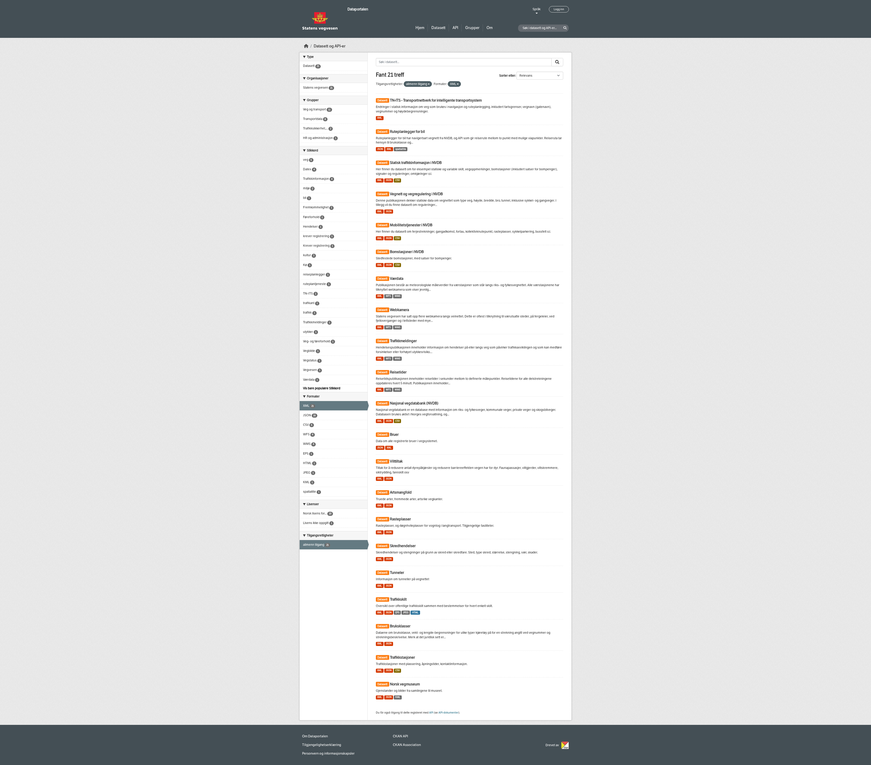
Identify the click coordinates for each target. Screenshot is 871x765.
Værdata (396, 278)
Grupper (472, 27)
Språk (537, 9)
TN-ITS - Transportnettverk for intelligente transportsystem (436, 100)
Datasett (438, 27)
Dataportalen (357, 9)
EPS (397, 612)
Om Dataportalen (315, 736)
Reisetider (398, 372)
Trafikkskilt (398, 599)
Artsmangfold (401, 492)
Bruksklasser (400, 626)
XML (379, 117)
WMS (397, 296)
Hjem (420, 27)
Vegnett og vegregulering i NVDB (416, 194)
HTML (415, 612)
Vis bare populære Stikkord (321, 388)
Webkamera (399, 310)
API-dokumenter (448, 712)
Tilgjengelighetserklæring (321, 745)
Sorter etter (507, 76)
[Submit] (557, 62)
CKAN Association (407, 745)
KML (397, 697)
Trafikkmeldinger (403, 341)
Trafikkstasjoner (402, 657)
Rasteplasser (400, 519)
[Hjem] (306, 46)
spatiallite (400, 149)
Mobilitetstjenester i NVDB (411, 225)
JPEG (405, 612)
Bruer (394, 434)
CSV (397, 180)
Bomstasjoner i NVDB (407, 252)
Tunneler (397, 572)
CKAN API (400, 736)
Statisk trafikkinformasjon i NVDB (416, 163)
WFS (388, 296)
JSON (380, 149)
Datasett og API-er (329, 46)
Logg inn (559, 9)
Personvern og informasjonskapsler (328, 753)
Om (490, 27)
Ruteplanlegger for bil (407, 131)
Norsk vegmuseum (405, 684)
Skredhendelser (403, 546)
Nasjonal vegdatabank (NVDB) (414, 403)
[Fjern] (429, 84)
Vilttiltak (396, 461)
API (455, 27)
